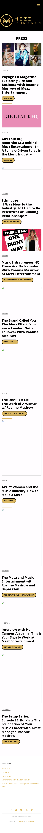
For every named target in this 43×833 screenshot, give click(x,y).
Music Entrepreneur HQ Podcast (17, 280)
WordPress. (30, 822)
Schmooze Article (11, 222)
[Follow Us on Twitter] (21, 810)
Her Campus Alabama (12, 647)
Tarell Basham (7, 772)
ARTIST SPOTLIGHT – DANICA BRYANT (16, 780)
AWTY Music (9, 501)
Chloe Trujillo (6, 776)
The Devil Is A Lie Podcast (14, 413)
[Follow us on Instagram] (16, 810)
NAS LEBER (6, 769)
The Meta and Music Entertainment (19, 595)
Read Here (8, 98)
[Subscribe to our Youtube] (26, 810)
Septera (20, 822)
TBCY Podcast (10, 342)
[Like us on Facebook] (11, 810)
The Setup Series (10, 742)
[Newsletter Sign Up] (31, 810)
